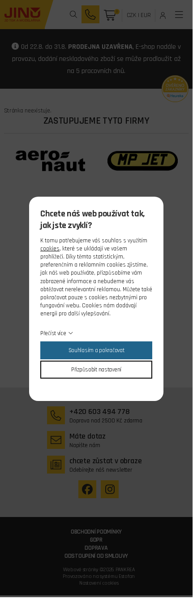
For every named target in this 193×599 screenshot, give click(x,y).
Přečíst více (53, 333)
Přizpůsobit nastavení (96, 369)
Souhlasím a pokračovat (96, 350)
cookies (50, 248)
